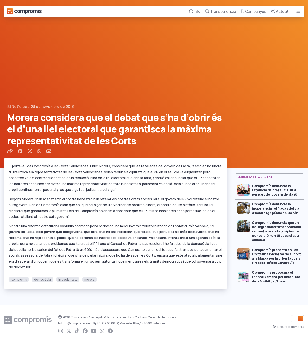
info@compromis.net (76, 323)
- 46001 (142, 323)
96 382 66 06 (106, 323)
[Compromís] (24, 11)
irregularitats (67, 280)
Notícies (19, 106)
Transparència (222, 11)
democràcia (42, 280)
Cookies (140, 317)
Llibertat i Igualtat (255, 177)
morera (89, 280)
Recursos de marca (290, 327)
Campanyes (255, 11)
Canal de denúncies (162, 317)
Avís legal (95, 317)
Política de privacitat (118, 317)
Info (196, 11)
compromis (19, 280)
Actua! (281, 11)
